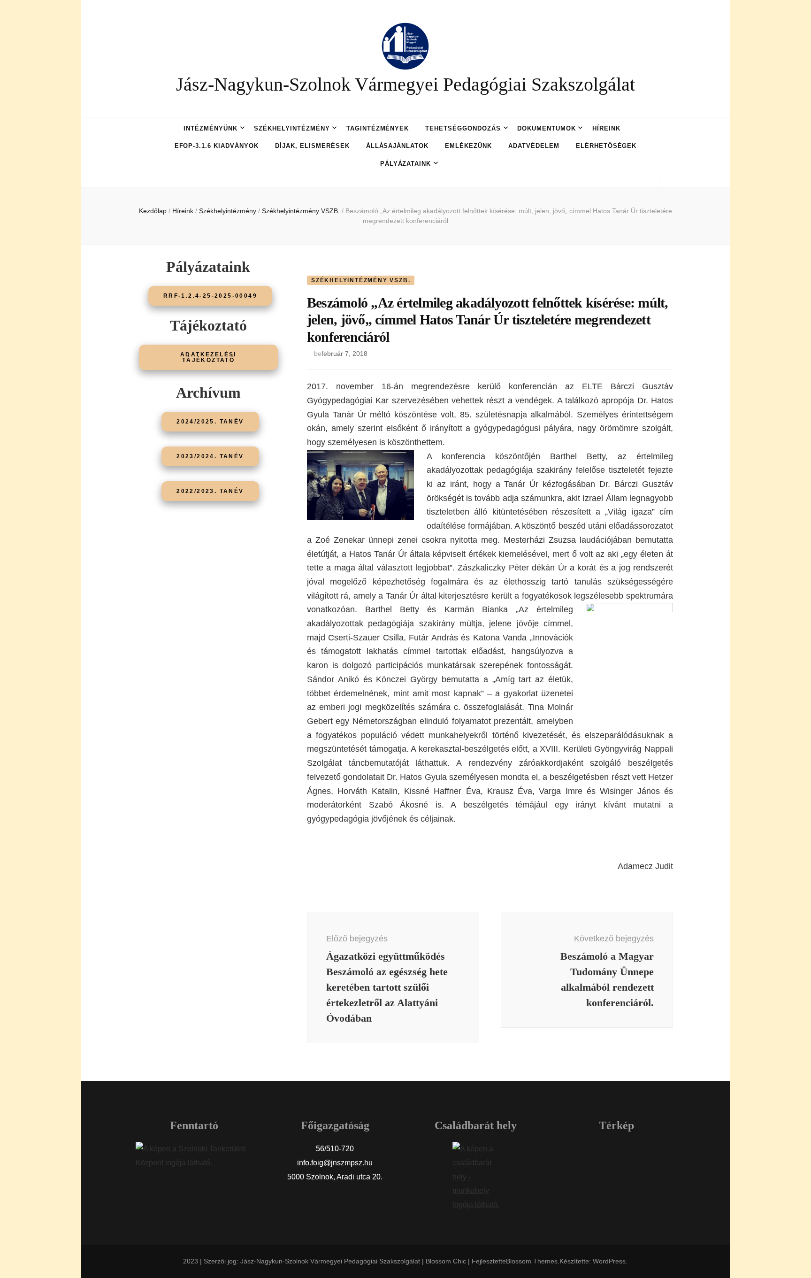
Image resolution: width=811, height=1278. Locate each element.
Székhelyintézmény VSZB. (360, 280)
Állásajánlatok (397, 145)
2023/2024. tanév (210, 456)
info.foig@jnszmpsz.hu (335, 1163)
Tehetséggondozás (463, 128)
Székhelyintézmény (292, 128)
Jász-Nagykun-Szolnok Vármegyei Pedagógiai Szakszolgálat (405, 84)
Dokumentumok (546, 128)
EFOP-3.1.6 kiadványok (217, 145)
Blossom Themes (532, 1261)
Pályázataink (405, 163)
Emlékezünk (468, 145)
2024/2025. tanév (210, 421)
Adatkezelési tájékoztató (208, 357)
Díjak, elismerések (312, 145)
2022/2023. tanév (210, 491)
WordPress (609, 1261)
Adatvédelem (533, 145)
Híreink (606, 128)
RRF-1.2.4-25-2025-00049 (210, 296)
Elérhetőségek (606, 145)
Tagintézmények (377, 128)
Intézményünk (210, 128)
